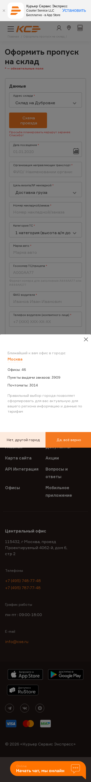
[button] (48, 770)
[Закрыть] (3, 10)
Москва (15, 359)
